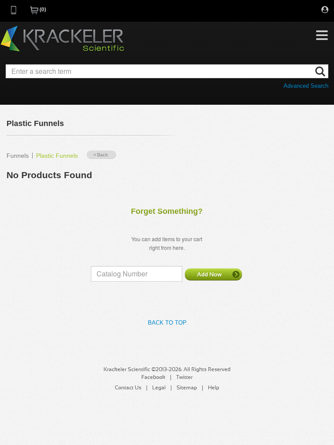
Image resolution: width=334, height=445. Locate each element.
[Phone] (14, 12)
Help (213, 388)
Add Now (213, 274)
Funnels (18, 156)
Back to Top (167, 322)
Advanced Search (306, 86)
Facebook (153, 377)
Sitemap (187, 388)
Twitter (184, 377)
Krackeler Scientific (62, 39)
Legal (159, 388)
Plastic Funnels (57, 156)
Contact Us (128, 388)
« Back (101, 155)
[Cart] (35, 12)
